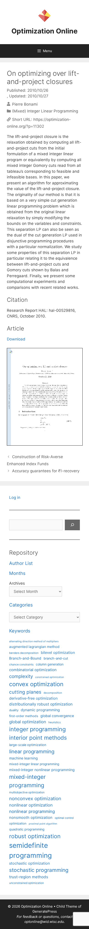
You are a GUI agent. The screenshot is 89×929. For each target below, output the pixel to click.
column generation (49, 664)
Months (17, 573)
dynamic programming (40, 710)
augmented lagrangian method (34, 647)
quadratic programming (26, 829)
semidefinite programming (30, 850)
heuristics (54, 722)
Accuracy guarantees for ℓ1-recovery (45, 471)
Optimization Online (44, 31)
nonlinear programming (32, 811)
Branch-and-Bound (25, 658)
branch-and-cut (56, 658)
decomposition (53, 692)
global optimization (27, 721)
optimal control (64, 818)
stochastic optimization (29, 863)
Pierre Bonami (25, 104)
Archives (17, 583)
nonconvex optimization (35, 798)
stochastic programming (38, 870)
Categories (21, 605)
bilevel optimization (58, 652)
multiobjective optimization (26, 792)
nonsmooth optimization (30, 817)
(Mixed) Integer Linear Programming (45, 111)
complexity (21, 676)
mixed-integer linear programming (34, 764)
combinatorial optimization (33, 670)
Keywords (19, 631)
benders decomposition (24, 653)
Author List (21, 563)
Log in (14, 497)
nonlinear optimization (31, 804)
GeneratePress (44, 911)
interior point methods (38, 737)
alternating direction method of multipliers (34, 641)
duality (13, 710)
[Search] (72, 525)
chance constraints (21, 664)
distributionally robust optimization (41, 704)
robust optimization (34, 836)
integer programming (37, 729)
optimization (17, 823)
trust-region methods (28, 877)
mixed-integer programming (27, 781)
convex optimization (36, 684)
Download (16, 339)
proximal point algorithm (43, 823)
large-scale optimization (27, 745)
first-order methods (23, 716)
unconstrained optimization (26, 883)
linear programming (31, 751)
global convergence (57, 716)
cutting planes (25, 692)
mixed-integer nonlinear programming (42, 769)
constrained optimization (49, 677)
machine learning (23, 758)
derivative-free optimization (33, 698)
